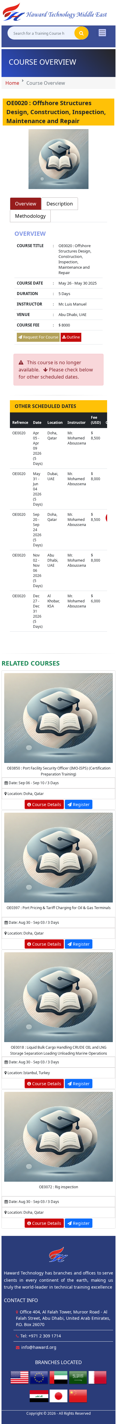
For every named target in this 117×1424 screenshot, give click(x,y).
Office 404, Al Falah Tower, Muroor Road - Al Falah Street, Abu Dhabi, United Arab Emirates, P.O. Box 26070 (63, 1318)
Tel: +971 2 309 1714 (40, 1336)
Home (12, 83)
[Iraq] (39, 1396)
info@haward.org (38, 1347)
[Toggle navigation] (102, 32)
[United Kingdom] (39, 1377)
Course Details (46, 804)
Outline (73, 337)
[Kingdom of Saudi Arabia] (78, 1377)
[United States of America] (19, 1377)
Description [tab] (59, 203)
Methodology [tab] (30, 216)
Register (81, 804)
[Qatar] (97, 1377)
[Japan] (58, 1396)
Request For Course (40, 337)
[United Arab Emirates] (58, 1377)
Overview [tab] (25, 203)
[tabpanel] (58, 288)
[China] (78, 1396)
